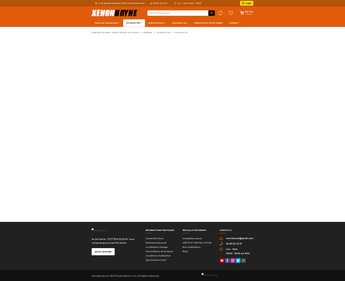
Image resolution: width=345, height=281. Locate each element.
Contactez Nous (155, 238)
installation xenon (192, 238)
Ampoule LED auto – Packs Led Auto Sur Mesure (115, 32)
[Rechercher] (211, 13)
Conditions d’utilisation (158, 255)
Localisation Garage (157, 247)
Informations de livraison (159, 251)
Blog (185, 251)
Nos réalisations (192, 247)
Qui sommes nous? (156, 260)
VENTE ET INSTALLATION (197, 243)
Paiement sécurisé (156, 243)
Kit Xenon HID (163, 32)
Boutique (147, 32)
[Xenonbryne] (115, 12)
